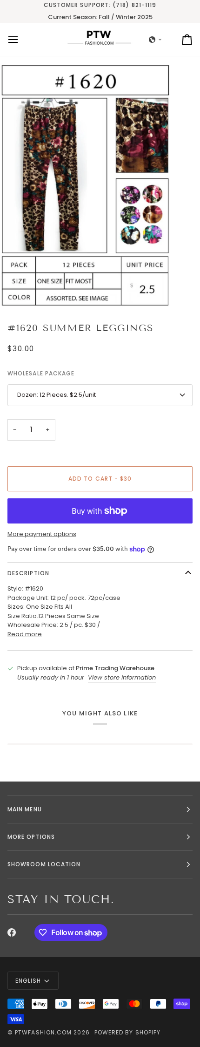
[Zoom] (17, 290)
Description (28, 573)
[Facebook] (11, 932)
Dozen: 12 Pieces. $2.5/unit (56, 394)
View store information (122, 677)
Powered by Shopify (127, 1032)
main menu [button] (24, 809)
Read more (24, 634)
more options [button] (31, 837)
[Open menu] (21, 39)
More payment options (41, 534)
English (28, 981)
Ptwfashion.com (43, 1032)
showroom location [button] (43, 864)
